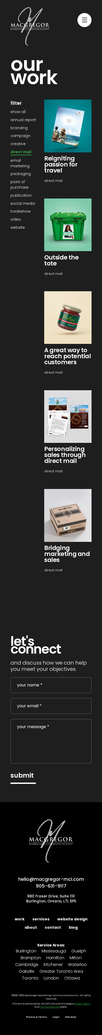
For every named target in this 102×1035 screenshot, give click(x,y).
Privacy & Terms (36, 1017)
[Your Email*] (51, 706)
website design (72, 919)
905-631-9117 (51, 886)
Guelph (78, 951)
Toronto (30, 978)
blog (73, 927)
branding (19, 128)
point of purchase (19, 184)
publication (21, 195)
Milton (76, 958)
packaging (20, 173)
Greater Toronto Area (61, 971)
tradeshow (20, 211)
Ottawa (72, 978)
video (15, 219)
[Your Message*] (51, 741)
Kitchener (53, 965)
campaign (20, 135)
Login (56, 1017)
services (40, 919)
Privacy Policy (82, 1003)
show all (18, 111)
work (20, 919)
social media (22, 203)
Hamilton (55, 958)
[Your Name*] (51, 685)
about (31, 927)
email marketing (20, 163)
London (51, 978)
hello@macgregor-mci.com (51, 879)
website (17, 227)
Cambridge (26, 965)
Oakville (26, 971)
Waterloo (77, 965)
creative (18, 143)
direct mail (20, 151)
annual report (23, 119)
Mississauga (54, 951)
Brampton (31, 958)
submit (22, 775)
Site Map (70, 1017)
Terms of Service (50, 1006)
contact (53, 927)
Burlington (26, 951)
